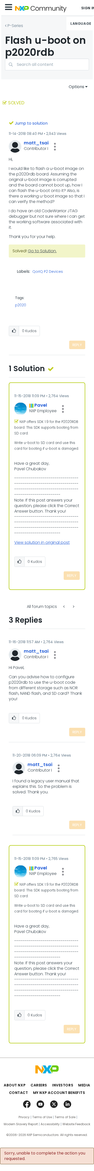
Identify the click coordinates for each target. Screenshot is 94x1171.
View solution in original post (42, 542)
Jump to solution (31, 123)
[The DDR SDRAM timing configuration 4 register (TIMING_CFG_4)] (73, 606)
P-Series (15, 26)
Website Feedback (76, 1124)
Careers (39, 1085)
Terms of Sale (65, 1117)
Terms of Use (42, 1117)
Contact (18, 1092)
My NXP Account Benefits (59, 1092)
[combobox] (47, 64)
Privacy (24, 1117)
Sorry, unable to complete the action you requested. (44, 1155)
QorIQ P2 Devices (47, 272)
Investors (62, 1085)
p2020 (20, 305)
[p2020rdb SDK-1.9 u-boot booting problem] (64, 606)
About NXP (15, 1085)
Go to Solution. (42, 251)
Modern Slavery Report (21, 1124)
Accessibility (50, 1124)
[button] (55, 146)
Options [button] (76, 87)
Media (84, 1085)
